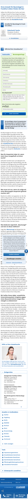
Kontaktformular (17, 19)
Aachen (6, 415)
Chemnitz (6, 436)
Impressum (8, 262)
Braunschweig (8, 431)
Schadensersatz (8, 143)
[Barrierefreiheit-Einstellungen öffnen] (26, 251)
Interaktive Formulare (11, 464)
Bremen (6, 433)
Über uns (18, 482)
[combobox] (14, 70)
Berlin (5, 420)
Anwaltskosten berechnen (12, 455)
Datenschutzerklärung (17, 262)
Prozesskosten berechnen (12, 457)
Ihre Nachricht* (7, 93)
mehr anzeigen (8, 444)
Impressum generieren (11, 452)
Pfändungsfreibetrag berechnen (14, 462)
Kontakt (3, 479)
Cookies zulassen (14, 254)
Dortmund (7, 439)
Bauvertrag (10, 229)
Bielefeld (6, 423)
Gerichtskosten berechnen (12, 460)
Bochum (6, 425)
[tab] (6, 54)
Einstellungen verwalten (14, 258)
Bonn (5, 428)
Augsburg (7, 417)
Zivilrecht (17, 149)
